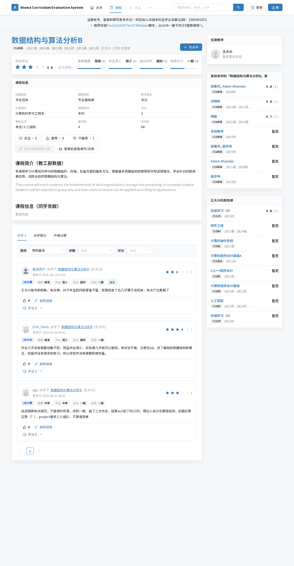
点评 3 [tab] (21, 235)
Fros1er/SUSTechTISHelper (128, 25)
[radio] (17, 67)
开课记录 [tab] (60, 235)
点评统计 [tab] (40, 235)
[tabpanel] (106, 349)
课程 (118, 7)
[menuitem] (96, 7)
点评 (99, 7)
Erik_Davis (41, 326)
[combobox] (45, 250)
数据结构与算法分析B (73, 269)
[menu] (129, 7)
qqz (35, 390)
